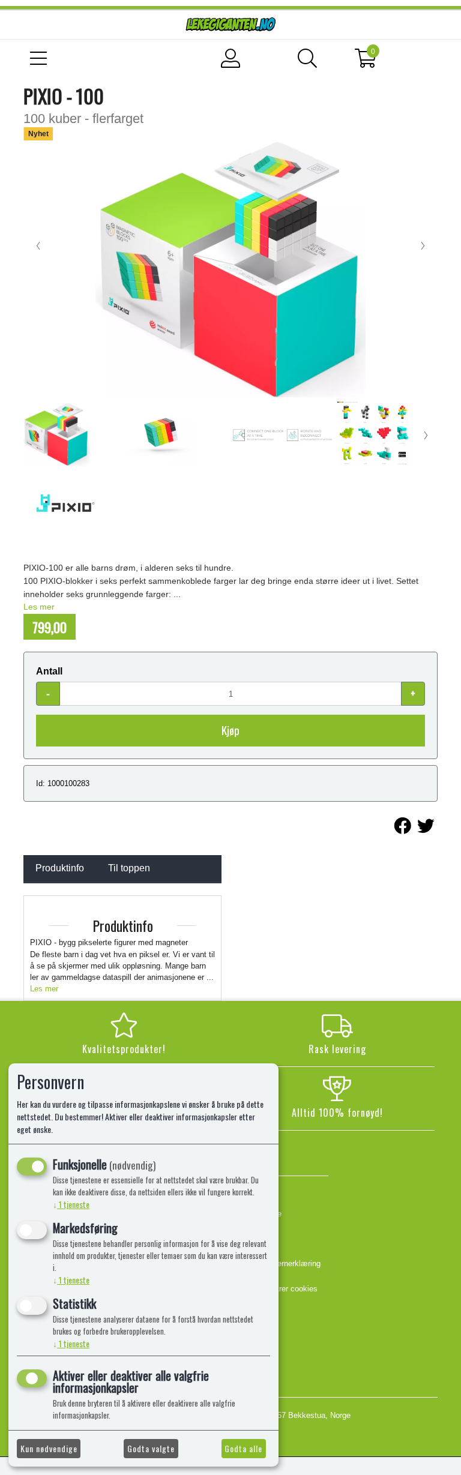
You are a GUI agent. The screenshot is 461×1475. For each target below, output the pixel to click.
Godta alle (243, 1448)
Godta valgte (151, 1448)
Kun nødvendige (48, 1448)
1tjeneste (71, 1204)
